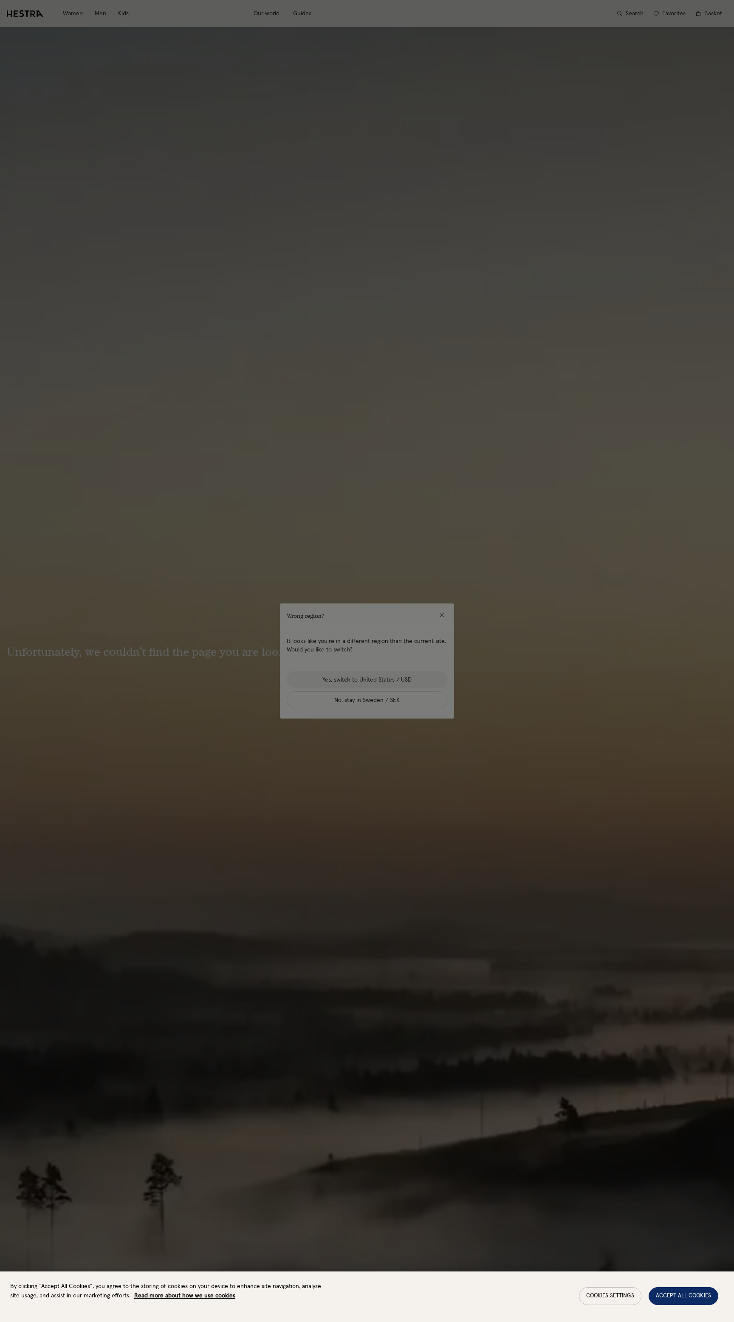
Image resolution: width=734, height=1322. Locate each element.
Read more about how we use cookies (184, 1296)
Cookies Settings (610, 1296)
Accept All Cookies (683, 1296)
